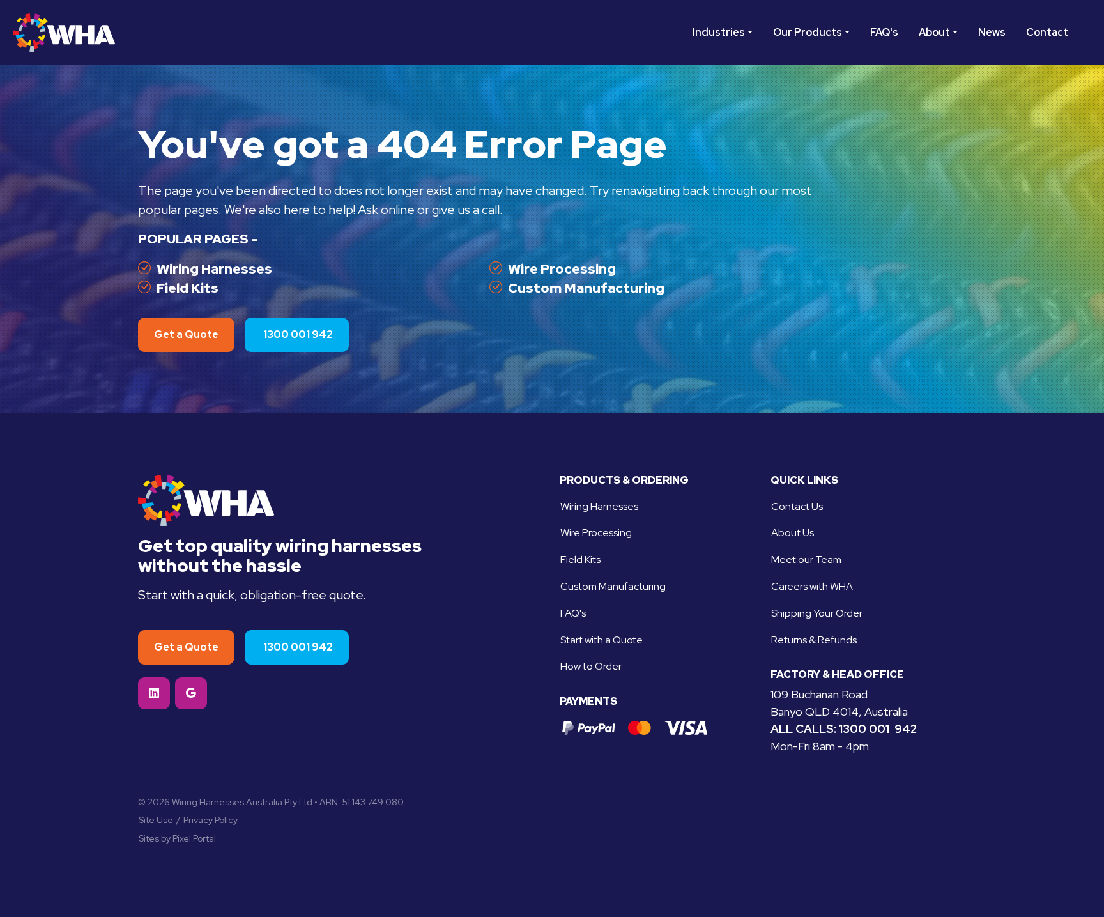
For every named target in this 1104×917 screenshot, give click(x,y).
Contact (1047, 32)
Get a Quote (186, 334)
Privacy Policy (210, 820)
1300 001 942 (878, 728)
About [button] (934, 32)
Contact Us (797, 506)
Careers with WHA (812, 586)
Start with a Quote (601, 640)
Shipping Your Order (816, 613)
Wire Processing (562, 268)
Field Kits (187, 288)
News (992, 32)
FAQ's (884, 32)
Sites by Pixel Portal (177, 838)
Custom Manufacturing (586, 288)
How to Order (591, 666)
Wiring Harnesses (214, 268)
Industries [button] (719, 32)
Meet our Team (806, 559)
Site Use (156, 820)
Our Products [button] (807, 32)
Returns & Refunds (814, 640)
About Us (792, 532)
